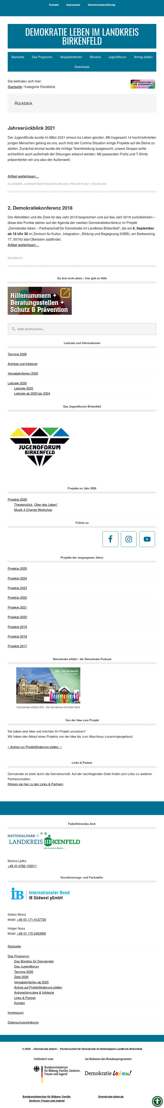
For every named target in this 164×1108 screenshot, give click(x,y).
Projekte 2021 (80, 183)
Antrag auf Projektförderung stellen (38, 987)
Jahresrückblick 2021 (31, 127)
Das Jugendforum (26, 966)
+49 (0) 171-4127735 (31, 919)
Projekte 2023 (17, 588)
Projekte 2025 (17, 568)
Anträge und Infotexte (22, 363)
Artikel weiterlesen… (23, 176)
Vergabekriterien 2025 (23, 373)
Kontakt (19, 1003)
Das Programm (18, 956)
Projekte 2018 (17, 636)
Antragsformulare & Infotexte (34, 992)
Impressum (16, 1012)
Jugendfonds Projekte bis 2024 (46, 183)
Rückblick (98, 183)
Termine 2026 (17, 354)
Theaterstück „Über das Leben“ (36, 504)
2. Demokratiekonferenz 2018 (40, 207)
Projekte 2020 (17, 617)
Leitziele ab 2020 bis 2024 (32, 393)
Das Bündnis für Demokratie (34, 961)
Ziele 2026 (21, 976)
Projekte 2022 (17, 597)
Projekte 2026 (17, 499)
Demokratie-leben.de (111, 1096)
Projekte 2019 (17, 626)
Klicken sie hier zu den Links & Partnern (35, 784)
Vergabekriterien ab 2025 (31, 982)
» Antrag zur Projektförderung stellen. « (35, 747)
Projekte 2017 (17, 646)
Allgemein (15, 183)
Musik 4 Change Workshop (33, 509)
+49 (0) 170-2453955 (31, 933)
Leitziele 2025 (23, 388)
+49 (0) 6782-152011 (22, 866)
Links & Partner (25, 997)
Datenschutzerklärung (23, 1022)
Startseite (14, 946)
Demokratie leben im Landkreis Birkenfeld (82, 36)
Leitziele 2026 (17, 383)
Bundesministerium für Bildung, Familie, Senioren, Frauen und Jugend (47, 1099)
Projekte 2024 (17, 578)
